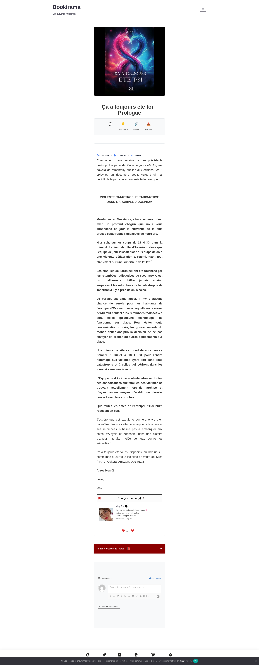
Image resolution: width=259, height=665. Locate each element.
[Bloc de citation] (133, 596)
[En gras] (110, 596)
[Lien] (140, 596)
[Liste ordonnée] (125, 596)
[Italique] (114, 596)
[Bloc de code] (137, 596)
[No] (255, 661)
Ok (195, 661)
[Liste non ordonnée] (129, 596)
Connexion (156, 578)
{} (144, 596)
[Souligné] (118, 596)
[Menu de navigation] (203, 9)
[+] (147, 596)
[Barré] (122, 596)
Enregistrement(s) (131, 498)
